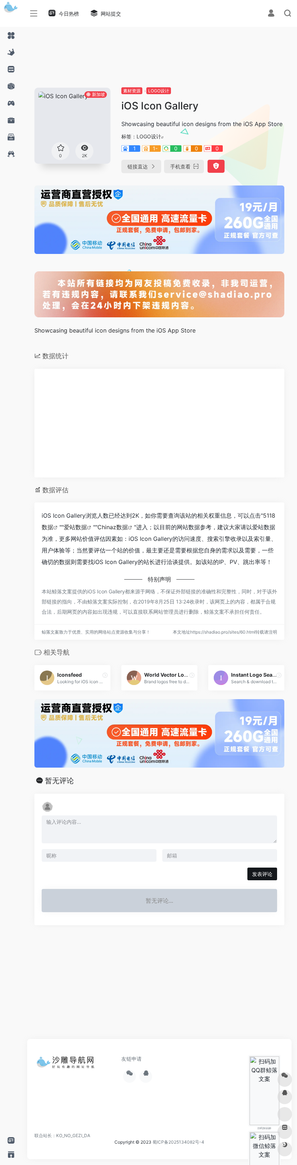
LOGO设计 (158, 90)
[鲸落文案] (67, 1064)
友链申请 (131, 1059)
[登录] (271, 14)
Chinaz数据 (112, 527)
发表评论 (262, 874)
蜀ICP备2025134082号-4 (178, 1142)
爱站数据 (75, 527)
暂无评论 (59, 780)
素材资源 (132, 90)
